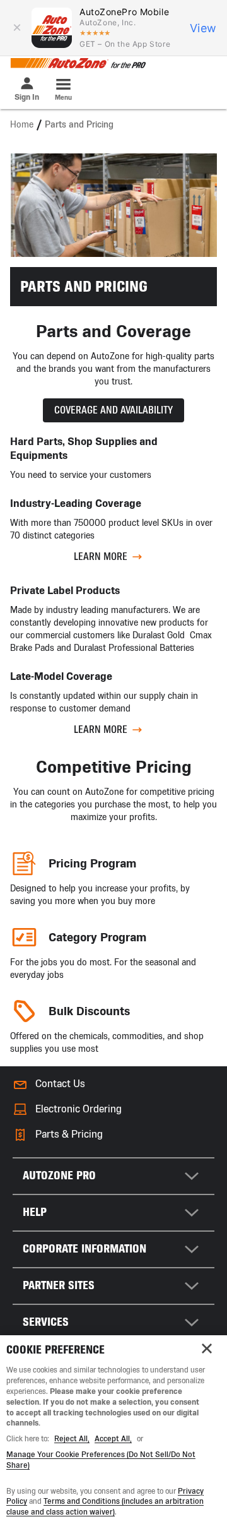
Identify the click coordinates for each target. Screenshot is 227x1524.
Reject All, (72, 1438)
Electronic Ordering (78, 1109)
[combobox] (113, 1176)
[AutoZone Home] (78, 63)
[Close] (207, 1348)
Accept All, (113, 1438)
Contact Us (60, 1084)
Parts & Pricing (69, 1134)
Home (21, 124)
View (203, 28)
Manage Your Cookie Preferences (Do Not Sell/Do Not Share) (100, 1460)
